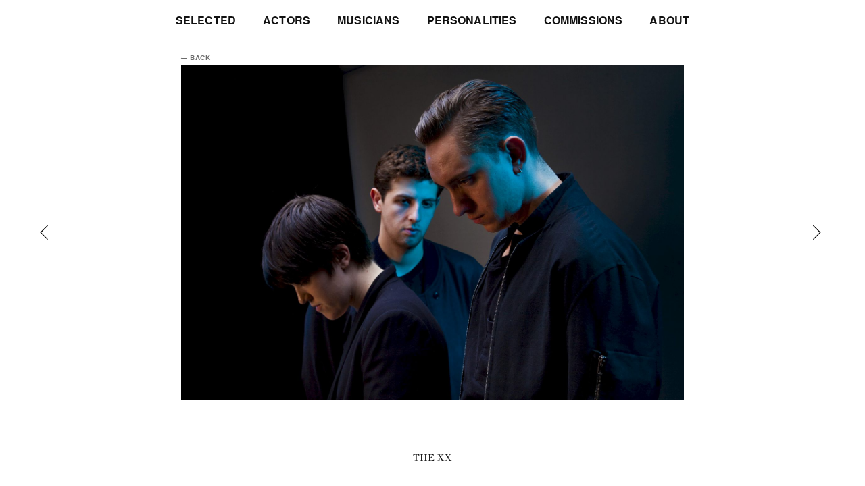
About (669, 21)
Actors (286, 21)
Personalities (472, 21)
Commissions (583, 21)
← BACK (196, 58)
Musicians (368, 21)
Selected (206, 21)
